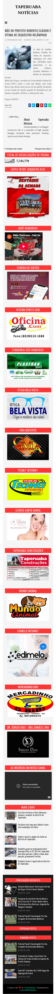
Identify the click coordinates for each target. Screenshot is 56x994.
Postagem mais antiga (42, 148)
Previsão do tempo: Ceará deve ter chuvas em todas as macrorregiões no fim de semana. (33, 959)
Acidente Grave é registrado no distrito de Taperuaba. (34, 862)
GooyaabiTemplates (28, 990)
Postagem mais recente (14, 148)
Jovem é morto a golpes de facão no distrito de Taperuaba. (32, 838)
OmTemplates (30, 988)
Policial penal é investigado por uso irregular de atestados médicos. (32, 917)
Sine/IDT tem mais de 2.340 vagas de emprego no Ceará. (33, 972)
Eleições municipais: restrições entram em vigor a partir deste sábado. (34, 888)
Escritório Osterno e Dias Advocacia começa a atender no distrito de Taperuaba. (32, 815)
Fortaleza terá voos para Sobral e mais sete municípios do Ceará (33, 826)
